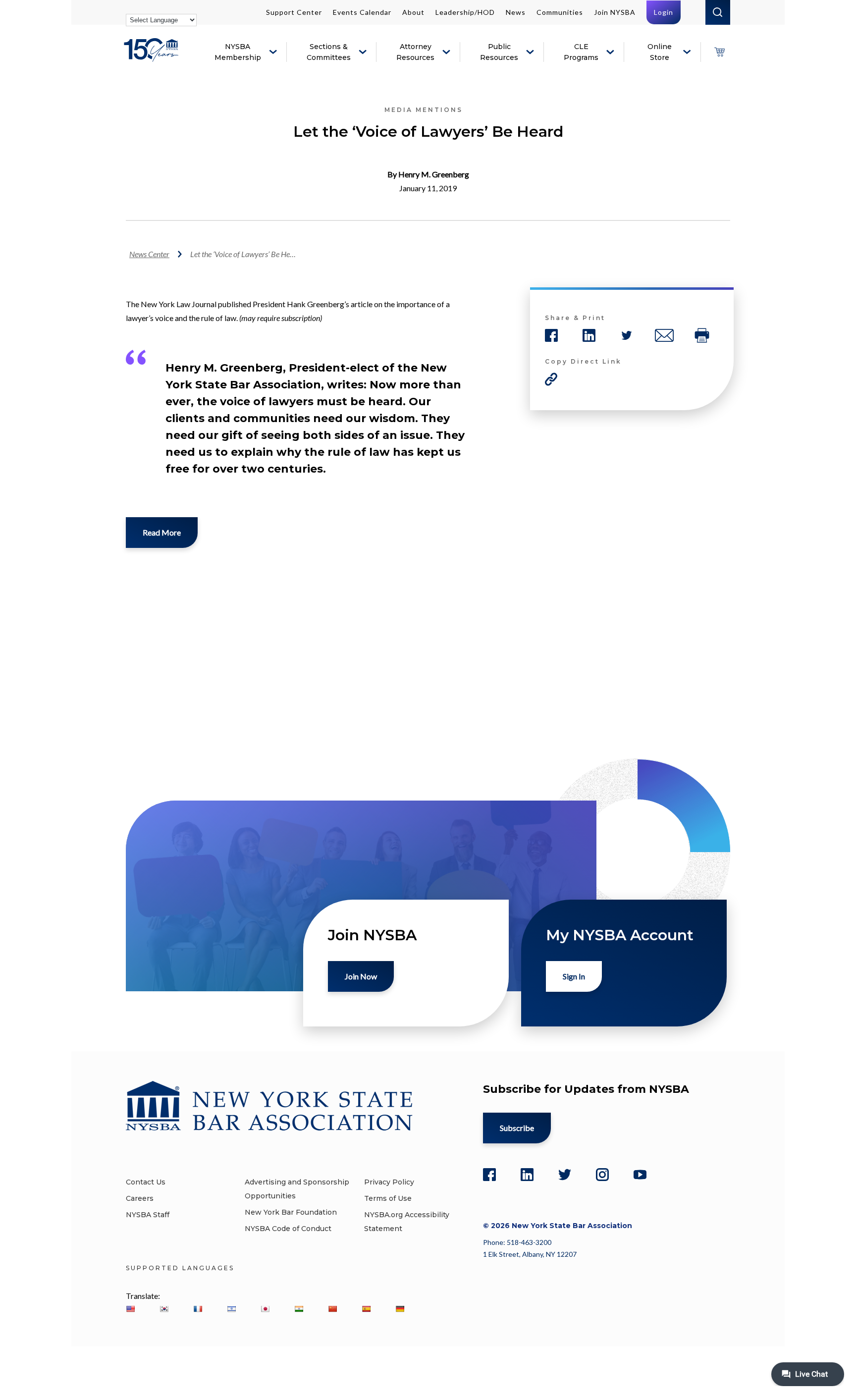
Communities (559, 12)
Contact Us (145, 1182)
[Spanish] (366, 1309)
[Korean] (164, 1309)
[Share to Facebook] (551, 335)
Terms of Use (388, 1198)
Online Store (659, 52)
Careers (140, 1198)
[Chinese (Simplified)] (332, 1309)
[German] (399, 1309)
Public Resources (499, 52)
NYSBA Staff (147, 1214)
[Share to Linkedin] (589, 335)
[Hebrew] (231, 1309)
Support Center (294, 12)
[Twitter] (564, 1174)
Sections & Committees (329, 52)
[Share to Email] (664, 335)
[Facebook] (489, 1174)
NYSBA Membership (237, 52)
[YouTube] (640, 1174)
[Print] (702, 335)
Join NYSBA (615, 12)
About (413, 12)
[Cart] (719, 52)
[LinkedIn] (527, 1174)
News (516, 12)
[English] (130, 1309)
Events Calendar (362, 12)
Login (663, 12)
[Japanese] (265, 1309)
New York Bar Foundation (291, 1212)
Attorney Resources (415, 52)
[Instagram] (602, 1174)
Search (717, 12)
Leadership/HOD (465, 12)
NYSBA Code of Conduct (288, 1228)
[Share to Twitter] (626, 335)
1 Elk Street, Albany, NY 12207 (530, 1254)
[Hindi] (298, 1309)
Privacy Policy (389, 1182)
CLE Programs (581, 52)
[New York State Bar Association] (153, 57)
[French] (197, 1309)
